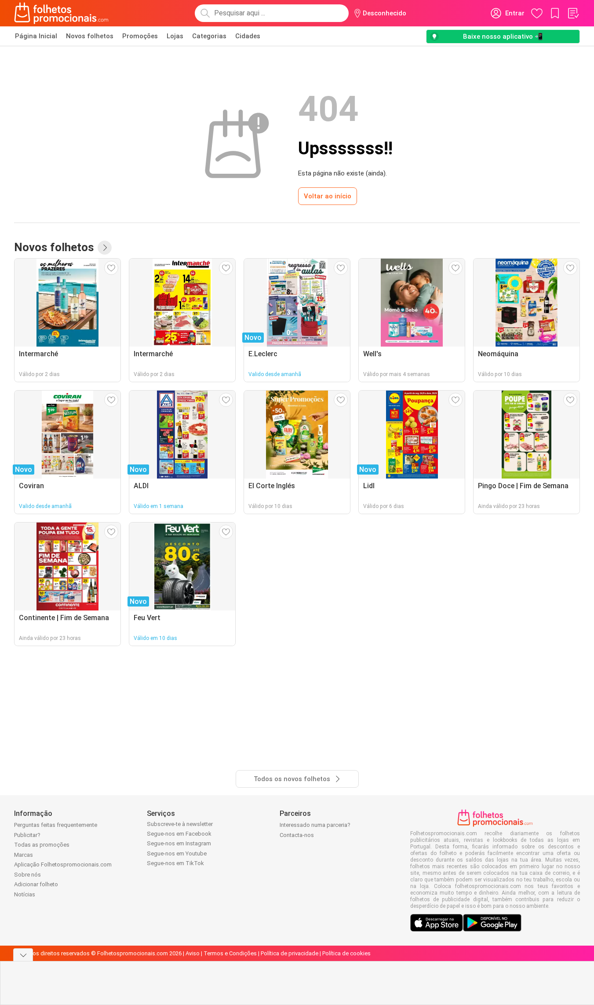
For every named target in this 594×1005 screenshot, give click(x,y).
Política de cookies (346, 953)
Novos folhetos (89, 36)
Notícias (24, 894)
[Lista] (573, 13)
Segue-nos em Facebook (179, 833)
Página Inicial (36, 36)
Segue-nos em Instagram (179, 843)
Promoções (140, 36)
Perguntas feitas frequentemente (55, 825)
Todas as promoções (41, 844)
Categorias (209, 36)
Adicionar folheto (36, 884)
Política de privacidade (289, 953)
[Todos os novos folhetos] (105, 248)
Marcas (23, 855)
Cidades (247, 36)
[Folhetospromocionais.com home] (61, 13)
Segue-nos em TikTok (175, 863)
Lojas (175, 36)
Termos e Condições (230, 953)
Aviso (193, 953)
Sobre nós (27, 874)
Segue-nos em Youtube (177, 853)
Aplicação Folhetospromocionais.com (63, 864)
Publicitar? (27, 835)
